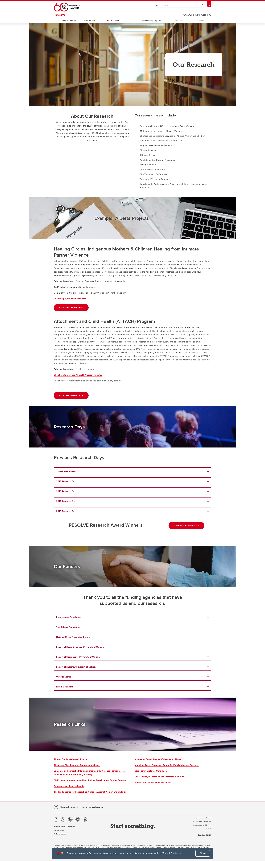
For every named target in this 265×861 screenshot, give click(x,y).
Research (115, 20)
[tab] (132, 471)
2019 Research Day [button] (65, 481)
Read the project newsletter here (70, 298)
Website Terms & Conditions (167, 853)
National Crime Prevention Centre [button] (73, 637)
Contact (201, 20)
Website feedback (60, 834)
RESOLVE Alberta (68, 20)
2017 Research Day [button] (65, 501)
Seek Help (179, 20)
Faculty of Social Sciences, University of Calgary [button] (80, 647)
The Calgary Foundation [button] (68, 627)
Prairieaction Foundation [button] (68, 617)
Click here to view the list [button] (186, 525)
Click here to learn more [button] (71, 307)
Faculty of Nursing (197, 15)
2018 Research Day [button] (65, 491)
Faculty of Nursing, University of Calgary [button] (76, 666)
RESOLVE (60, 15)
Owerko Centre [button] (63, 676)
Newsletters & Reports (151, 20)
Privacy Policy (59, 830)
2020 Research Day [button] (66, 471)
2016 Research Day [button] (65, 511)
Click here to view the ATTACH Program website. (78, 374)
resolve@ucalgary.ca (92, 807)
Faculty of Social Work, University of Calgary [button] (78, 656)
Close (203, 853)
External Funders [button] (64, 686)
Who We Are (89, 20)
